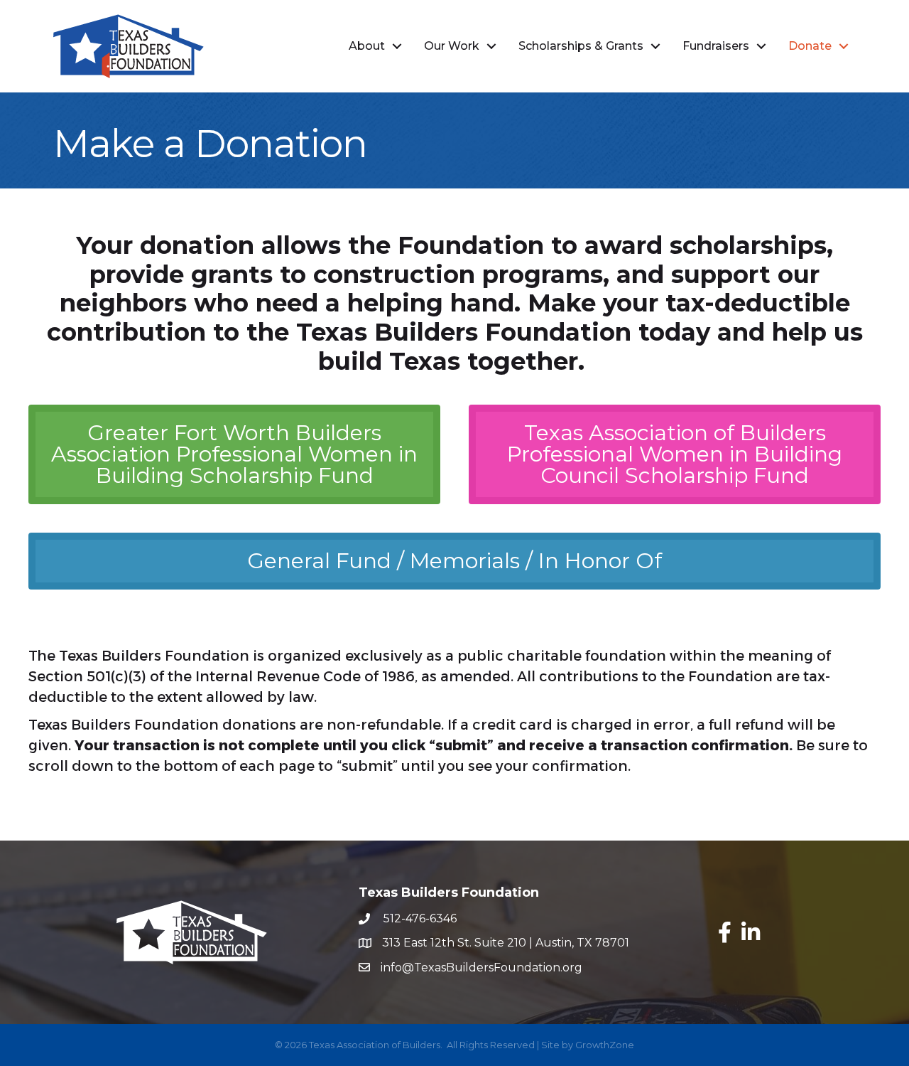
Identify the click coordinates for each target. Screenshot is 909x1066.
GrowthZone (604, 1044)
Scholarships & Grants (580, 46)
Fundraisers (715, 46)
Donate (810, 46)
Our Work (451, 46)
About (367, 46)
